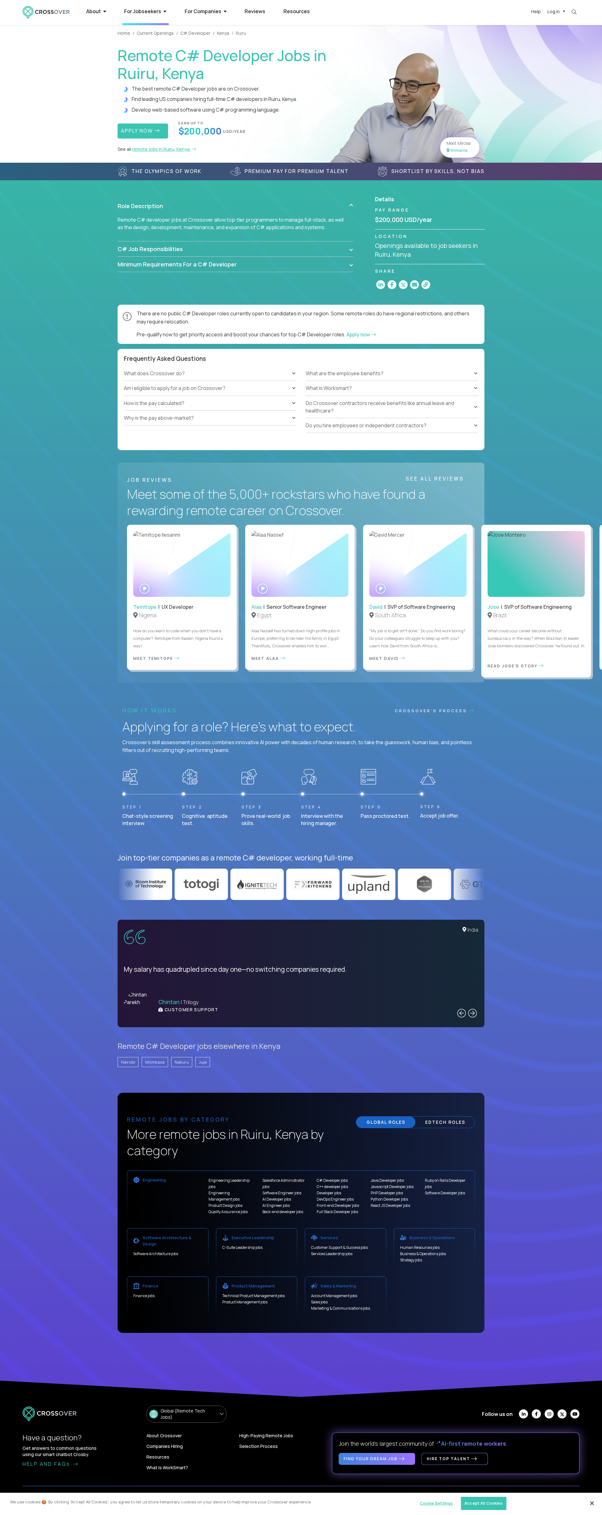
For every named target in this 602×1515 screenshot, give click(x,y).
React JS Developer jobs (390, 1205)
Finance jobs (144, 1295)
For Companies (203, 11)
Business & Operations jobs (423, 1253)
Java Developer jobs (387, 1180)
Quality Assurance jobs (228, 1211)
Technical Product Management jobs (253, 1295)
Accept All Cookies (483, 1503)
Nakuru (182, 1062)
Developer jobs (329, 1193)
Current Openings (155, 33)
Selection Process (258, 1446)
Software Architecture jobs (155, 1253)
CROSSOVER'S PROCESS (432, 710)
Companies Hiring (164, 1446)
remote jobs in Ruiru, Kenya (161, 149)
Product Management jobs (244, 1302)
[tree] (210, 396)
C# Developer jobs (332, 1180)
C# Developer (195, 33)
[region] (301, 1504)
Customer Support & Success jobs (339, 1247)
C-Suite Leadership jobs (242, 1247)
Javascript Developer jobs (392, 1186)
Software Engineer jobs (281, 1193)
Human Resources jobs (420, 1247)
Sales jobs (319, 1302)
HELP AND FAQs (47, 1463)
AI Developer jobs (276, 1199)
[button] (235, 206)
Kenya (223, 33)
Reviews (255, 11)
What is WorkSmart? (167, 1467)
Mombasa (155, 1062)
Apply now (358, 334)
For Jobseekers (143, 11)
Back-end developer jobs (282, 1211)
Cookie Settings (436, 1503)
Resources (296, 11)
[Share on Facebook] (392, 284)
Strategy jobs (411, 1260)
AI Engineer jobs (276, 1205)
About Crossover (164, 1436)
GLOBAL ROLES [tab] (386, 1122)
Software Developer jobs (445, 1193)
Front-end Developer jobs (338, 1205)
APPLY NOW (138, 130)
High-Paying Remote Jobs (266, 1436)
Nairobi (128, 1062)
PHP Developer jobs (387, 1193)
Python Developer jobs (389, 1199)
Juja (203, 1062)
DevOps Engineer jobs (335, 1199)
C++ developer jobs (332, 1186)
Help (536, 11)
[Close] (592, 1503)
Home (124, 33)
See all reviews (436, 478)
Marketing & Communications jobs (340, 1308)
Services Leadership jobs (331, 1253)
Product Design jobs (225, 1205)
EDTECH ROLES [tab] (445, 1122)
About (94, 11)
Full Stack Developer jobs (337, 1211)
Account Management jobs (334, 1295)
